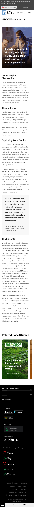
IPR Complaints (11, 486)
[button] (20, 12)
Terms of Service (12, 489)
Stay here (25, 7)
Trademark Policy (12, 492)
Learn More (13, 430)
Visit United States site (10, 7)
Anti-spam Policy (22, 486)
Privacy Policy (22, 489)
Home (3, 18)
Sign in (29, 12)
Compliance (23, 483)
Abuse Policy (23, 495)
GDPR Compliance (12, 495)
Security (16, 483)
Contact (9, 483)
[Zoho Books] (8, 12)
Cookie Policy (22, 492)
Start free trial (19, 505)
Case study (9, 18)
